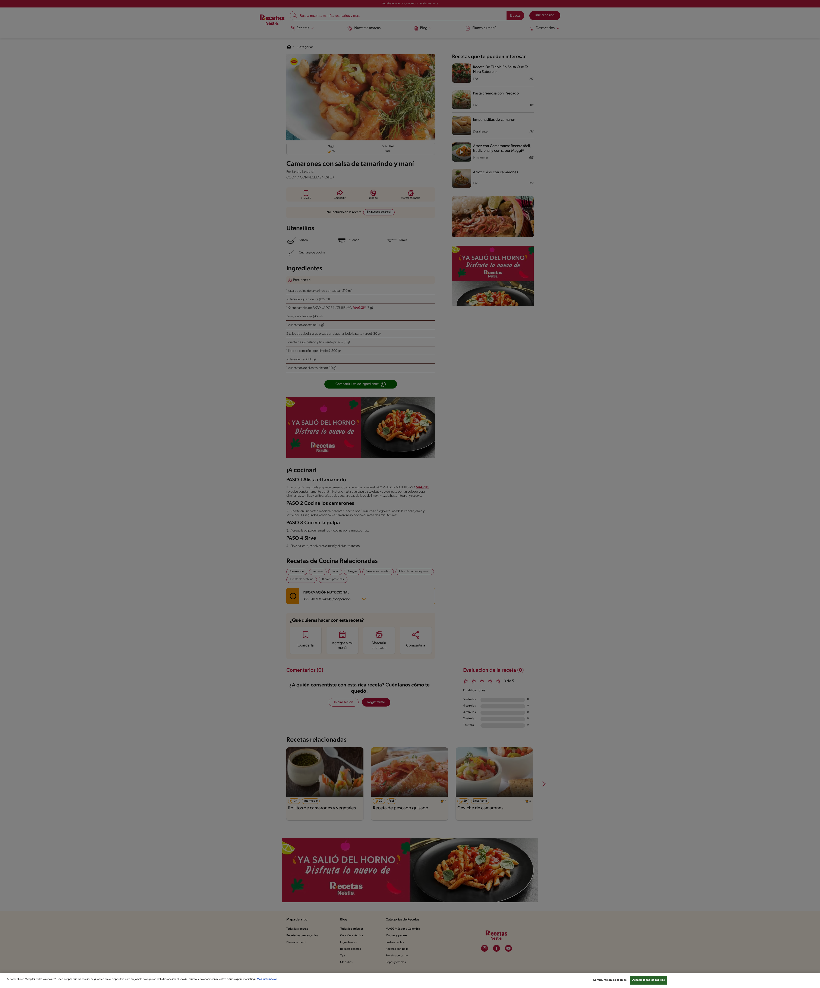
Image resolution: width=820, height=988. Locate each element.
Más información (267, 979)
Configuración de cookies (610, 980)
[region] (410, 980)
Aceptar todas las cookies (648, 980)
